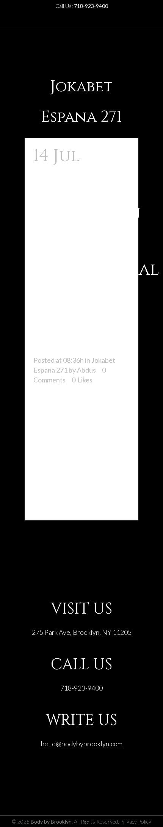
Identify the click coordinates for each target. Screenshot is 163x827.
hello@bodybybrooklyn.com (81, 743)
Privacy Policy (135, 821)
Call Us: (81, 6)
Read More (56, 501)
